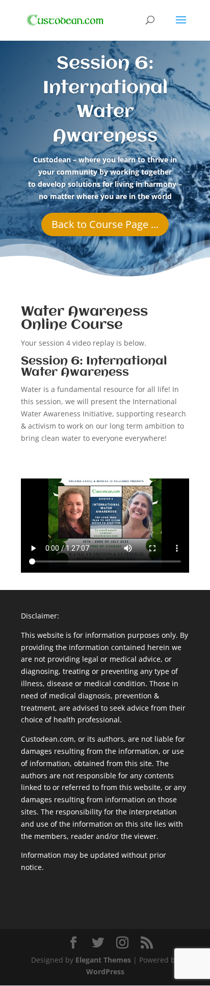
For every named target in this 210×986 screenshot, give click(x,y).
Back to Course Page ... (105, 224)
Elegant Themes (103, 960)
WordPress (105, 971)
